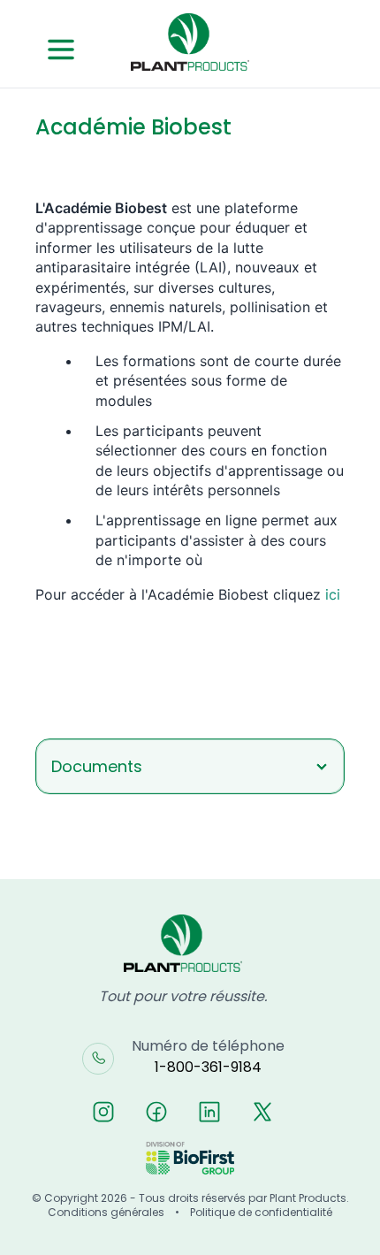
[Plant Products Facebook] (156, 1111)
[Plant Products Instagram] (103, 1111)
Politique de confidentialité (261, 1212)
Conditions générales (106, 1212)
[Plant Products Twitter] (262, 1111)
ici (332, 594)
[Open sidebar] (61, 49)
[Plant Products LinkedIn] (209, 1111)
